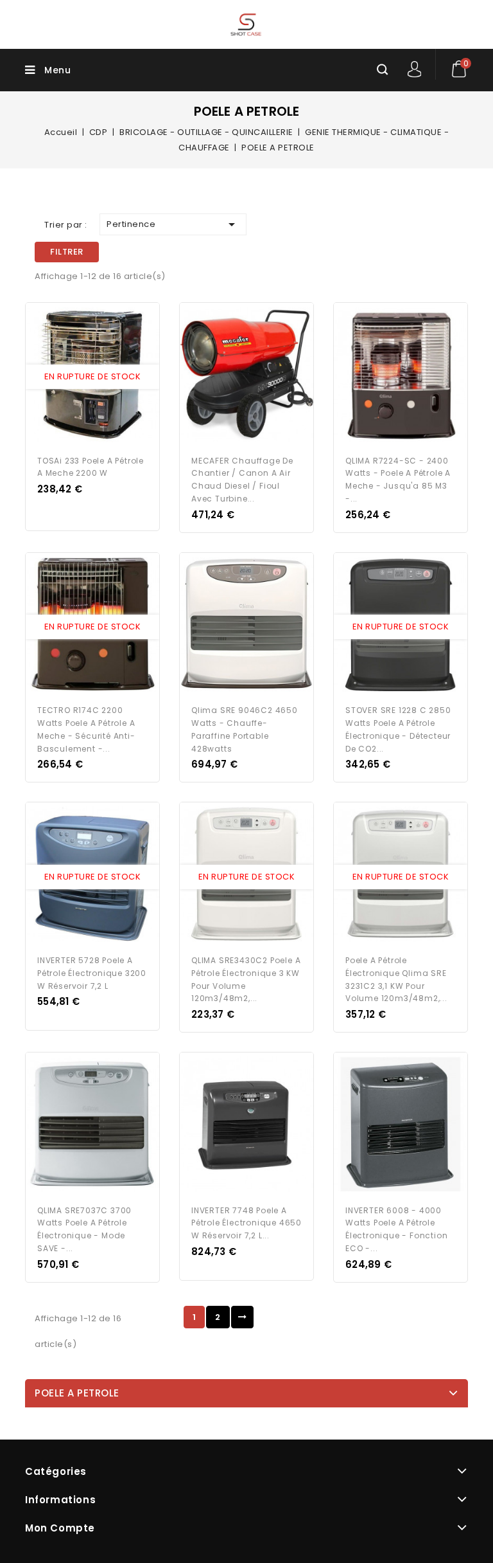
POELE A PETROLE (77, 1393)
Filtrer (66, 252)
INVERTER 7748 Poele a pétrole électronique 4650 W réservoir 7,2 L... (246, 1223)
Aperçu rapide (80, 377)
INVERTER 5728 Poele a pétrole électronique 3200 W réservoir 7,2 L (91, 973)
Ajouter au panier (105, 377)
